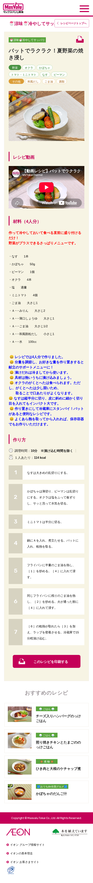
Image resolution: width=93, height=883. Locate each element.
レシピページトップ (74, 23)
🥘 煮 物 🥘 (47, 761)
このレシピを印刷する (51, 662)
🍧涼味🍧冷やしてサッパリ (27, 40)
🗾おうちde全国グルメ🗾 (52, 786)
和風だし (33, 81)
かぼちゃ (44, 67)
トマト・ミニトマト (23, 74)
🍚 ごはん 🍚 (47, 709)
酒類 (61, 81)
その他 (16, 81)
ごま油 (49, 81)
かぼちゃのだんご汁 (51, 793)
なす (45, 74)
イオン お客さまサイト (24, 862)
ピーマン (59, 74)
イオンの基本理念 (21, 853)
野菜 (15, 67)
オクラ (29, 67)
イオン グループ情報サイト (27, 844)
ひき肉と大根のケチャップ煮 (58, 768)
